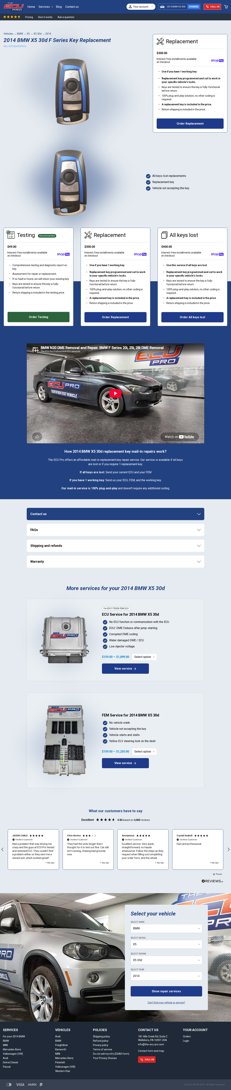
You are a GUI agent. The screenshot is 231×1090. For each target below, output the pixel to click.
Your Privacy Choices (105, 1058)
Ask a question (66, 17)
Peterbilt (60, 1062)
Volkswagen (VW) (13, 1053)
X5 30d (38, 33)
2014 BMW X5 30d (176, 6)
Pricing (29, 17)
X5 (28, 33)
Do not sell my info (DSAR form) (111, 1053)
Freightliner (61, 1045)
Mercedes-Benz (12, 1049)
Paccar (7, 1066)
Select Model (138, 938)
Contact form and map (151, 1050)
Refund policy (100, 1040)
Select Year (137, 969)
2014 (48, 33)
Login (186, 1040)
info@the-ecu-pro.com (151, 1044)
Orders (187, 1036)
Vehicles (8, 33)
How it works (45, 17)
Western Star (62, 1071)
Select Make (138, 922)
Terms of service (102, 1049)
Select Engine (138, 953)
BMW (20, 33)
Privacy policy (100, 1045)
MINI (5, 1045)
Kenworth (60, 1049)
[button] (33, 849)
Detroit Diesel (10, 1062)
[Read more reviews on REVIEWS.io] (212, 881)
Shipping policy (101, 1036)
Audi (5, 1058)
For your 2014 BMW (14, 1036)
